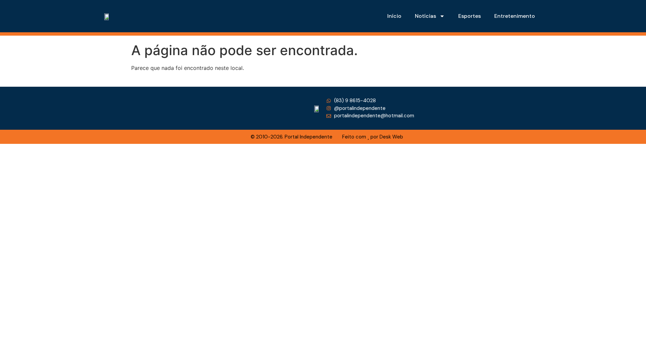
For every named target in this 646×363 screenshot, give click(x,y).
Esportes (469, 15)
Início (394, 15)
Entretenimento (514, 15)
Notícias (425, 15)
